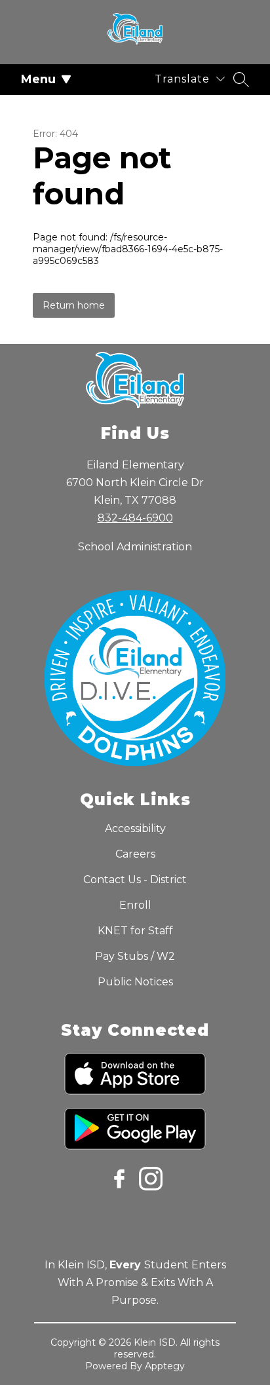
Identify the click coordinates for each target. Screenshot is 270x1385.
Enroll (135, 905)
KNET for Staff (135, 930)
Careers (135, 854)
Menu (38, 79)
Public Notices (135, 982)
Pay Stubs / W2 (135, 956)
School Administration (135, 547)
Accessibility (135, 828)
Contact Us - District (135, 879)
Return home (74, 305)
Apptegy (165, 1366)
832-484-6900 (135, 518)
